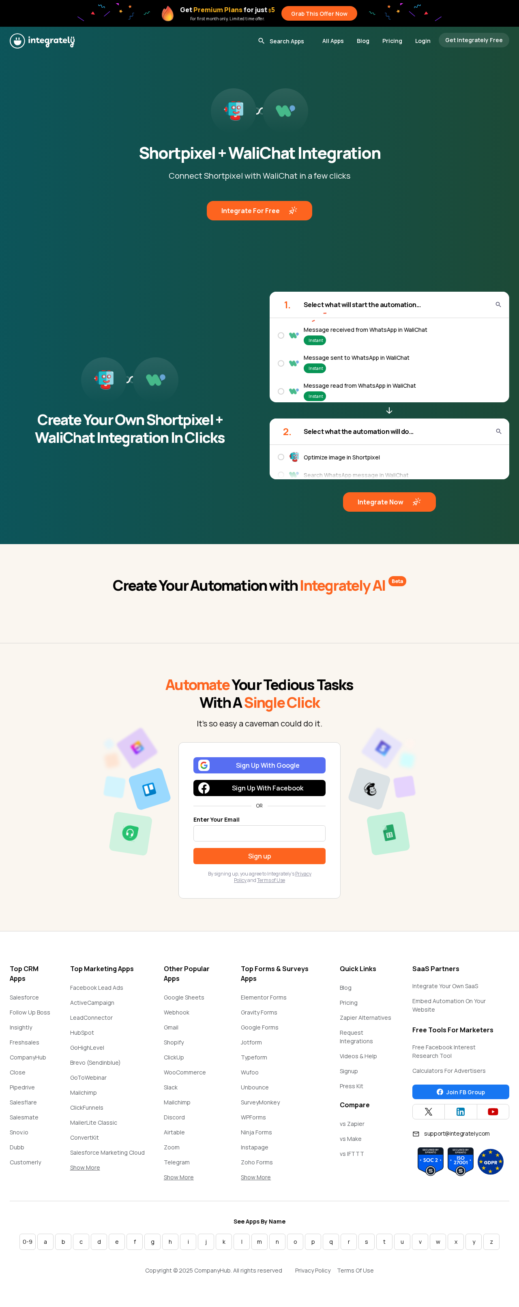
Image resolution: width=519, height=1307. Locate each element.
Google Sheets (184, 997)
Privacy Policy (312, 1270)
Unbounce (255, 1087)
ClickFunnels (86, 1107)
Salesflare (23, 1102)
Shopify (174, 1042)
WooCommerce (185, 1072)
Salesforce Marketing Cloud (107, 1152)
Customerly (25, 1162)
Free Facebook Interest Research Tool (444, 1051)
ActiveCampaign (92, 1002)
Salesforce (24, 997)
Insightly (21, 1027)
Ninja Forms (256, 1132)
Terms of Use (271, 880)
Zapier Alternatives (365, 1017)
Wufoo (250, 1072)
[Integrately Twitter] (428, 1111)
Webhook (176, 1012)
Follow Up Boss (30, 1012)
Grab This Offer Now (319, 13)
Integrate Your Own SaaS (445, 986)
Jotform (251, 1042)
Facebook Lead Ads (96, 987)
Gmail (171, 1027)
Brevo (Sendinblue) (95, 1062)
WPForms (253, 1117)
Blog (363, 41)
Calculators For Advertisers (449, 1070)
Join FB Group (465, 1092)
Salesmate (24, 1117)
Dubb (17, 1147)
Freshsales (24, 1042)
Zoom (172, 1147)
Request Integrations (356, 1037)
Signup (349, 1071)
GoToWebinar (88, 1077)
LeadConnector (91, 1017)
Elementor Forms (264, 997)
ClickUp (174, 1057)
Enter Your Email (216, 819)
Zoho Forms (257, 1162)
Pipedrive (22, 1087)
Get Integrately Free (474, 40)
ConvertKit (84, 1137)
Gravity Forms (259, 1012)
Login (423, 41)
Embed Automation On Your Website (449, 1005)
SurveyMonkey (260, 1102)
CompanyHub (28, 1057)
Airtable (174, 1132)
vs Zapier (352, 1124)
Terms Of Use (355, 1270)
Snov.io (19, 1132)
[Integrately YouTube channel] (493, 1111)
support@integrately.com (457, 1133)
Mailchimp (83, 1092)
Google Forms (260, 1027)
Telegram (177, 1162)
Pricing (392, 41)
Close (18, 1072)
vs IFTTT (352, 1154)
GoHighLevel (87, 1047)
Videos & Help (358, 1056)
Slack (171, 1087)
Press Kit (351, 1086)
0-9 (27, 1241)
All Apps (333, 41)
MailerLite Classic (93, 1122)
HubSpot (82, 1032)
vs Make (351, 1139)
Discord (174, 1117)
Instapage (254, 1147)
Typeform (254, 1057)
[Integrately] (42, 41)
